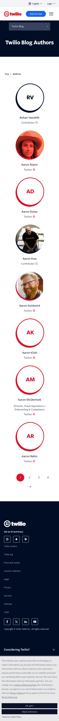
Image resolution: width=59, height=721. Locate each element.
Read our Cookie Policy (11, 717)
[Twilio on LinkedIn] (25, 621)
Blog (7, 74)
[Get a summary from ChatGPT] (7, 539)
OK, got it (29, 706)
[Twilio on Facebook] (7, 621)
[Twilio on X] (16, 621)
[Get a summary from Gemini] (16, 539)
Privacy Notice (17, 693)
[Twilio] (13, 14)
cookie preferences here (25, 685)
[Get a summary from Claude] (25, 539)
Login (49, 3)
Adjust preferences (29, 712)
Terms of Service (9, 697)
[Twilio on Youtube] (34, 621)
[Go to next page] (29, 487)
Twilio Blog (17, 26)
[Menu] (51, 14)
